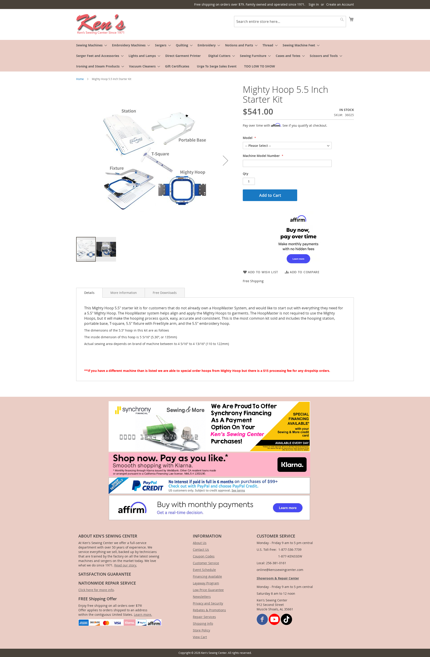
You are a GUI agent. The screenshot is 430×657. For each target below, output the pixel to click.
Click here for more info (96, 590)
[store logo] (101, 24)
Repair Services (204, 617)
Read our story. (125, 565)
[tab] (89, 293)
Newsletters (202, 596)
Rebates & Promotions (209, 610)
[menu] (215, 56)
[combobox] (290, 21)
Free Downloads (165, 293)
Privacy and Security (208, 603)
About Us (199, 543)
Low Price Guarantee (208, 590)
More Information (123, 293)
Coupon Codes (204, 556)
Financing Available (207, 576)
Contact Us (201, 549)
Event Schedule (204, 570)
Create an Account (340, 4)
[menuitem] (90, 45)
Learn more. (143, 614)
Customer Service (206, 563)
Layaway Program (206, 583)
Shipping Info (203, 623)
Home (80, 79)
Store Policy (201, 630)
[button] (225, 160)
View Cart (200, 637)
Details (89, 293)
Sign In (314, 4)
